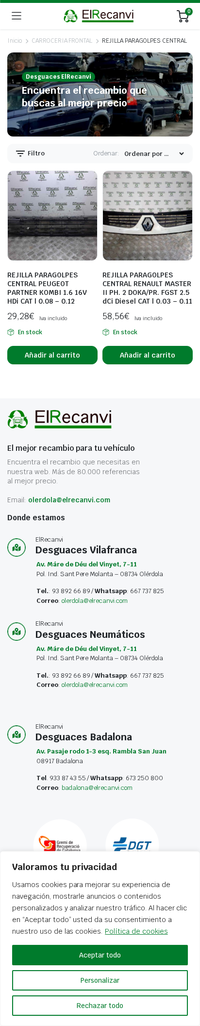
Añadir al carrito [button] (52, 355)
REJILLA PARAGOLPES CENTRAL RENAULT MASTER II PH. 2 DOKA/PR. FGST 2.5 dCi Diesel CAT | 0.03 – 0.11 (147, 288)
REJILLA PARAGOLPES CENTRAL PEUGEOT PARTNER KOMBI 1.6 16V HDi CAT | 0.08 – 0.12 (47, 288)
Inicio (14, 41)
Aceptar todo (100, 955)
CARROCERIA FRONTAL (62, 41)
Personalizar (100, 980)
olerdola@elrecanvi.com (69, 500)
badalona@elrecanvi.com (97, 788)
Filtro (35, 153)
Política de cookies (136, 931)
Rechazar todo (100, 1005)
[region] (100, 938)
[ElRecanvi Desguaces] (99, 16)
